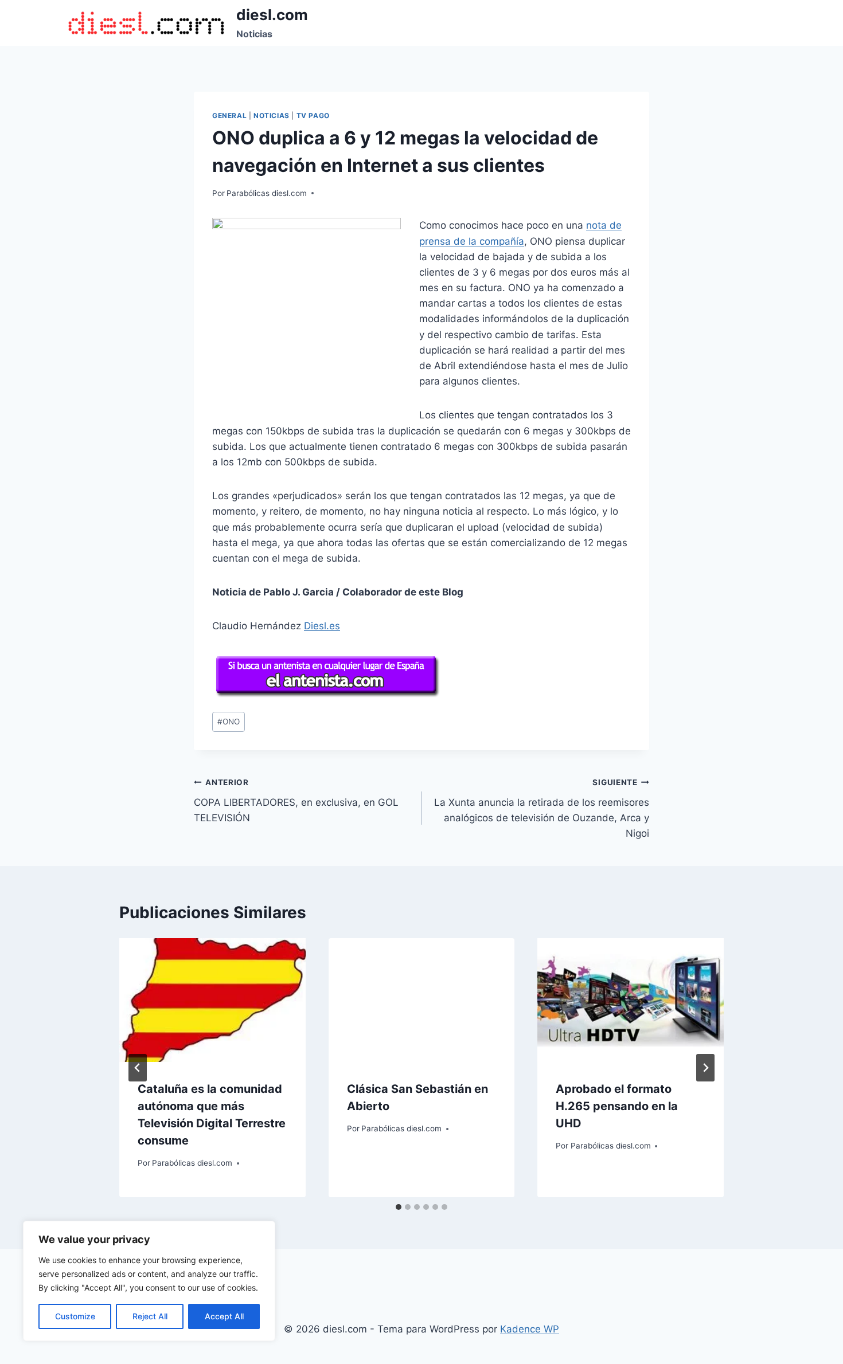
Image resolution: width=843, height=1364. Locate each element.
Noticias (271, 115)
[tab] (398, 1207)
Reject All (149, 1316)
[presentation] (212, 1000)
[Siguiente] (705, 1067)
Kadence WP (529, 1329)
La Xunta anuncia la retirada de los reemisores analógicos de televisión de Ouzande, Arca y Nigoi (541, 808)
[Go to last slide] (137, 1067)
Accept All (224, 1316)
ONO (228, 721)
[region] (149, 1281)
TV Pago (313, 115)
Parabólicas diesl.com (267, 193)
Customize (75, 1316)
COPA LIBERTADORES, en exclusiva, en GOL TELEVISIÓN (296, 801)
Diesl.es (322, 626)
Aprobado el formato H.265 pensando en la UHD (617, 1106)
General (229, 115)
